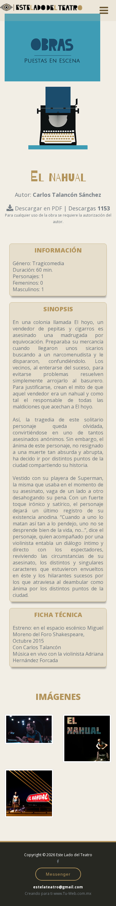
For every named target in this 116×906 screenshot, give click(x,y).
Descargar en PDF (38, 208)
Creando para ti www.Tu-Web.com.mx (58, 893)
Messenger (58, 874)
